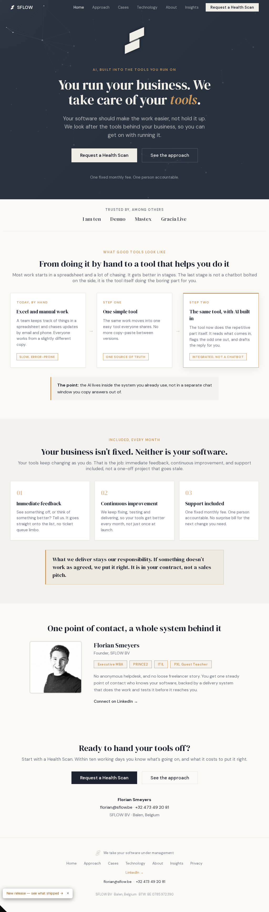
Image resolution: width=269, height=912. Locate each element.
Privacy (196, 863)
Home (79, 7)
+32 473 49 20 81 (152, 807)
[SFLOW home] (134, 62)
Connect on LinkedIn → (116, 701)
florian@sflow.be (116, 807)
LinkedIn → (135, 872)
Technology (147, 7)
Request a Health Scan (232, 7)
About (171, 7)
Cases (123, 7)
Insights (192, 7)
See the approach (170, 155)
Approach (101, 7)
